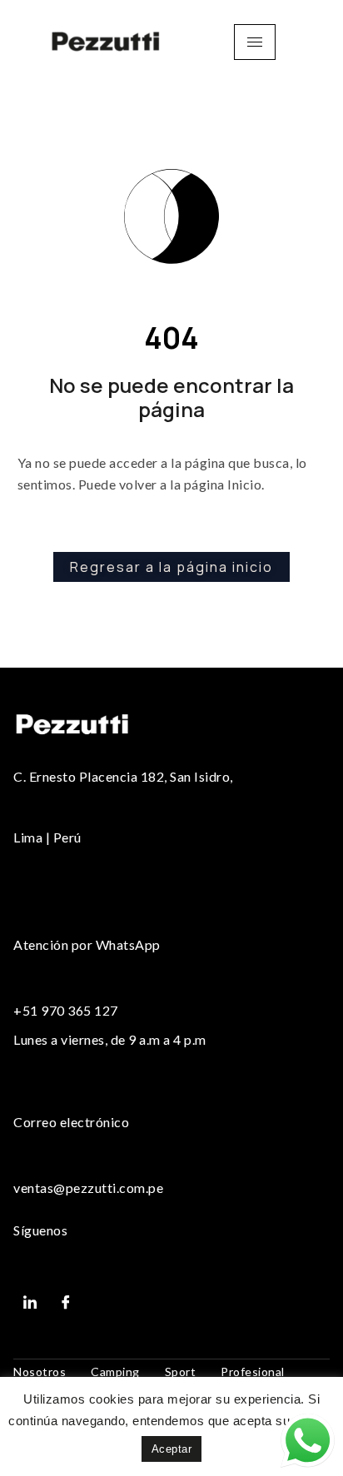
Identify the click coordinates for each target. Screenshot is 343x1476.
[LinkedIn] (29, 1302)
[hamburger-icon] (255, 42)
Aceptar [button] (172, 1449)
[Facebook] (66, 1302)
